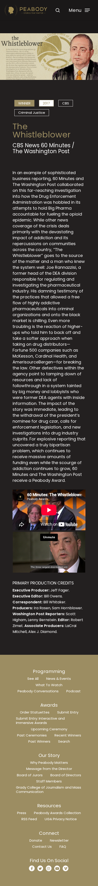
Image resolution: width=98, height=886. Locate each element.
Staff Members (49, 781)
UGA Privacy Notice (61, 819)
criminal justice (31, 112)
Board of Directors (65, 775)
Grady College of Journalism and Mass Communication (48, 789)
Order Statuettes (34, 712)
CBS (65, 103)
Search (64, 741)
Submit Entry (67, 712)
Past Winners (39, 741)
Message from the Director (49, 768)
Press (21, 812)
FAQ (62, 846)
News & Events (58, 678)
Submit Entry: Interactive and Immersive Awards (40, 720)
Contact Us (42, 846)
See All (33, 678)
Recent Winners (67, 735)
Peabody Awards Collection (57, 812)
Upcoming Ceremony (49, 729)
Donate (35, 840)
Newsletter (59, 840)
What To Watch (49, 685)
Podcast (73, 691)
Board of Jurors (30, 775)
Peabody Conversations (38, 691)
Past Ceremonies (32, 735)
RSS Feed (29, 819)
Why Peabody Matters (49, 762)
